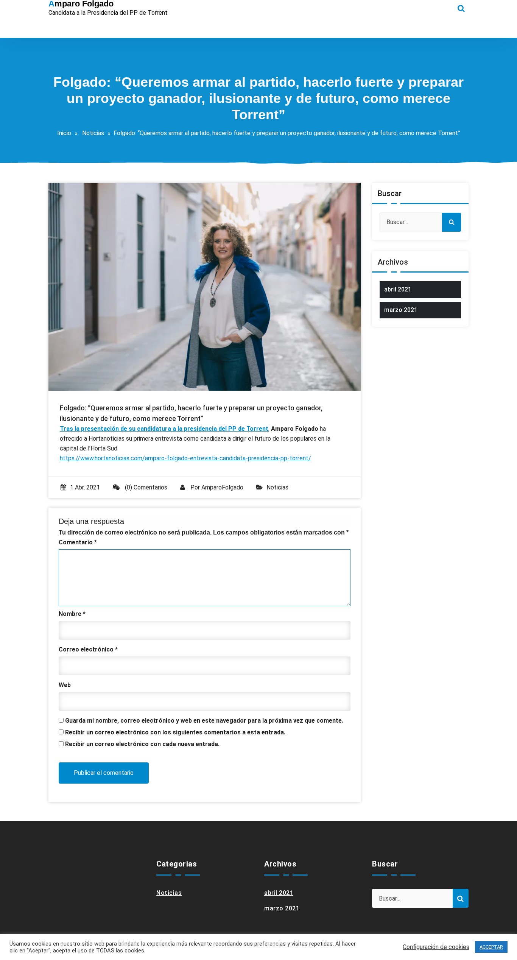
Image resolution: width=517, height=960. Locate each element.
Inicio (64, 133)
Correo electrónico (88, 649)
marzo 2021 (400, 309)
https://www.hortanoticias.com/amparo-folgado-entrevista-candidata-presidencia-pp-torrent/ (185, 458)
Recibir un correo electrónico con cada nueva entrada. (142, 744)
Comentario (78, 542)
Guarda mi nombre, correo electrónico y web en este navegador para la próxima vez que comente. (204, 720)
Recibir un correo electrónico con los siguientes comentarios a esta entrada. (175, 732)
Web (65, 685)
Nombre (72, 613)
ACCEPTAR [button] (491, 947)
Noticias (93, 133)
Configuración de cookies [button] (436, 947)
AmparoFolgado (222, 487)
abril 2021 (397, 289)
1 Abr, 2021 (85, 487)
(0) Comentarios (145, 487)
